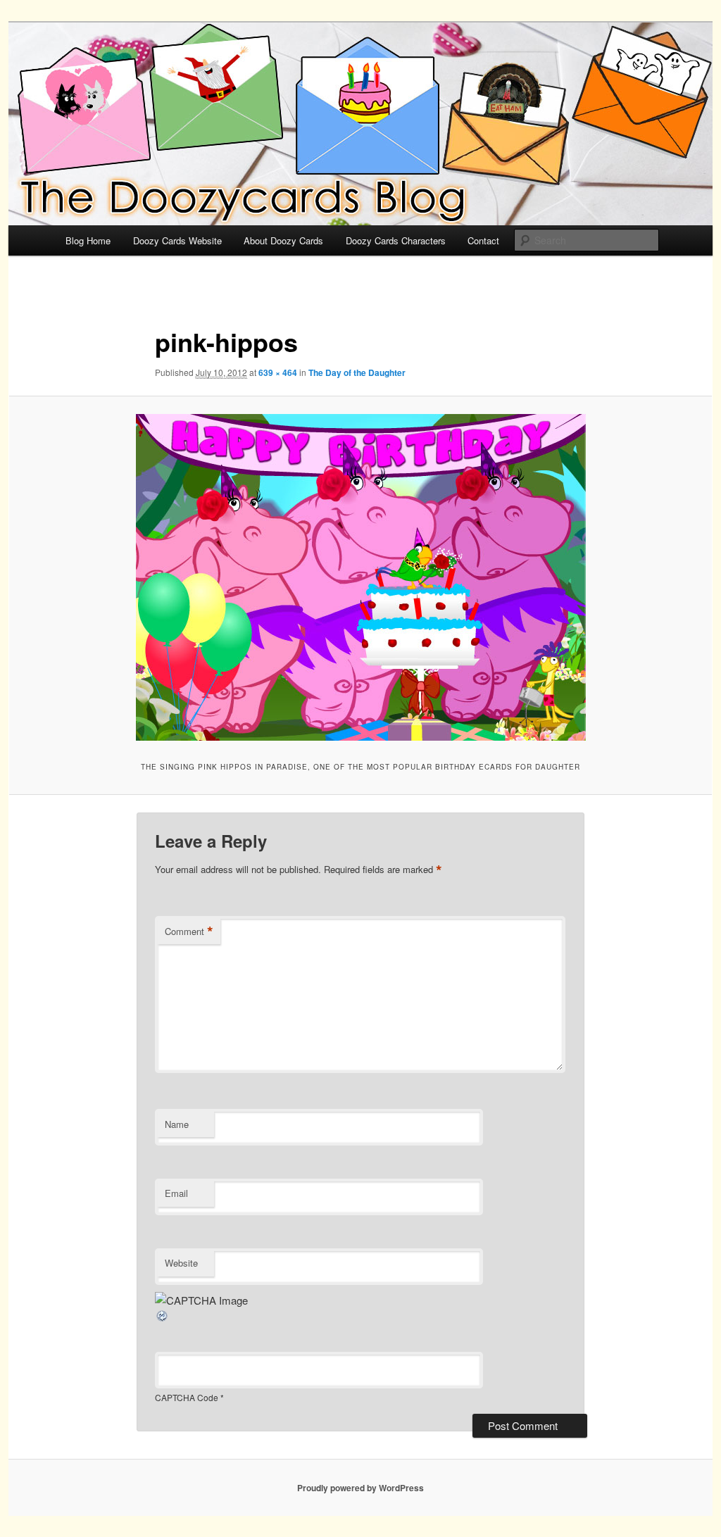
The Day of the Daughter (357, 372)
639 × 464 (277, 372)
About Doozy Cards (283, 240)
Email (176, 1193)
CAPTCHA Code (186, 1397)
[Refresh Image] (162, 1318)
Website (181, 1262)
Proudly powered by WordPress (360, 1487)
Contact (483, 240)
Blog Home (88, 240)
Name (177, 1124)
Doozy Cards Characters (396, 240)
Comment (189, 931)
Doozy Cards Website (177, 240)
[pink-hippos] (360, 577)
